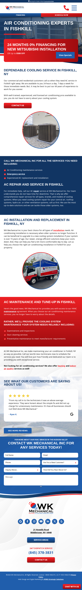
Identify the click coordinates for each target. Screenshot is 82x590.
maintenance (10, 311)
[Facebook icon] (27, 521)
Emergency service (16, 174)
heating (61, 366)
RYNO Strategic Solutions (54, 579)
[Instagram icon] (34, 521)
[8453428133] (66, 8)
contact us (18, 105)
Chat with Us (72, 587)
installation (58, 230)
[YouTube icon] (41, 521)
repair (36, 191)
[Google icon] (20, 521)
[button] (61, 15)
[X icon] (54, 521)
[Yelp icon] (61, 521)
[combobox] (60, 462)
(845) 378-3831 (41, 552)
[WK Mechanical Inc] (14, 7)
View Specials (65, 55)
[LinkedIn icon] (47, 521)
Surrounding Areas (49, 1)
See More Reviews (18, 431)
